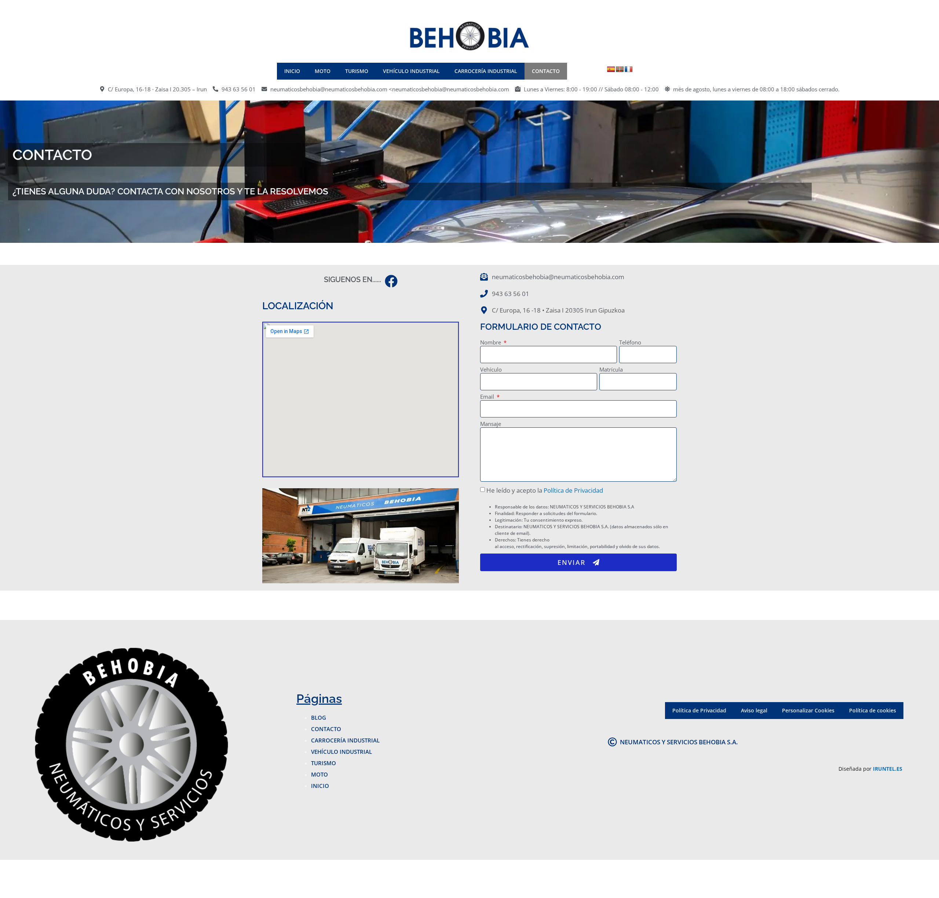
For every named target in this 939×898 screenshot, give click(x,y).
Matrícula (611, 370)
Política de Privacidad (573, 490)
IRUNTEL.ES (887, 768)
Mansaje (490, 424)
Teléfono (630, 343)
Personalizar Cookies (808, 710)
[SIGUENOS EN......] (391, 281)
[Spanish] (611, 69)
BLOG (318, 717)
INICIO (292, 70)
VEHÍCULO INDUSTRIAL (411, 70)
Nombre (491, 343)
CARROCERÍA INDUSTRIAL (485, 70)
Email (488, 397)
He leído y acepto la (544, 490)
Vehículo (491, 370)
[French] (629, 69)
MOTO (322, 70)
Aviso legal (754, 710)
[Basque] (620, 69)
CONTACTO (546, 70)
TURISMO (356, 70)
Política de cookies (872, 710)
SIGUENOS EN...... (352, 279)
